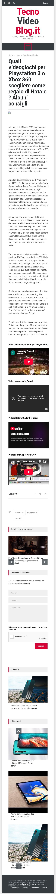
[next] (45, 562)
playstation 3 (32, 512)
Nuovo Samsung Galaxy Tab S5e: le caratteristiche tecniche (22, 816)
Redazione (35, 888)
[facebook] (5, 3)
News (18, 55)
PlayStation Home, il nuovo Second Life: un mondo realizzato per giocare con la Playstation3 (25, 560)
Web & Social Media (30, 55)
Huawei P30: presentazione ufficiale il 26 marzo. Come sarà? (22, 763)
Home (10, 55)
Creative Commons (29, 884)
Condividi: (13, 494)
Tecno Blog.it (28, 21)
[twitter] (9, 3)
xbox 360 (18, 518)
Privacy (25, 888)
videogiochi (19, 512)
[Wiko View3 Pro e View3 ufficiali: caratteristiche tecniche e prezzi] (28, 689)
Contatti (45, 888)
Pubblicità (15, 888)
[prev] (11, 562)
